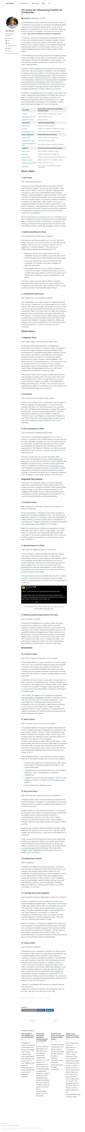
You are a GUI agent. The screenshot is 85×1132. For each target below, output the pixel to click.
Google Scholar (12, 45)
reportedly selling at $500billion (32, 698)
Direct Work (25, 110)
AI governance (32, 997)
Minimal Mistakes (38, 1128)
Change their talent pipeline (29, 162)
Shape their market (27, 160)
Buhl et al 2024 (71, 1085)
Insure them (25, 166)
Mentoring (35, 3)
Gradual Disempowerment (41, 75)
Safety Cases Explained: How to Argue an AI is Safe (72, 1035)
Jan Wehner (10, 3)
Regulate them (26, 125)
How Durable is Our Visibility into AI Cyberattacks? (27, 1035)
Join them (24, 113)
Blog (43, 3)
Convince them (26, 137)
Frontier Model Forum (55, 466)
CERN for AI (49, 89)
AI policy (40, 997)
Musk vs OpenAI (48, 418)
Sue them (24, 128)
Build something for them (28, 116)
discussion (36, 213)
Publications (24, 3)
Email (9, 43)
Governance (26, 122)
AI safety (47, 997)
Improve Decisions (27, 134)
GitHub (9, 48)
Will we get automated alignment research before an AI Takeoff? (42, 1037)
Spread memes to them (28, 140)
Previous (32, 1020)
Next (55, 1020)
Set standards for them (28, 131)
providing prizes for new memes (32, 572)
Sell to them (25, 154)
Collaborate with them (28, 119)
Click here (31, 991)
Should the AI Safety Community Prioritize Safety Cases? (57, 1036)
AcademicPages (25, 1128)
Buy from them (26, 157)
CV (49, 3)
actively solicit (30, 524)
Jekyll (19, 1128)
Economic (25, 148)
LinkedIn (10, 51)
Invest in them (26, 151)
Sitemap (4, 1123)
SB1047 (60, 969)
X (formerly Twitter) (13, 53)
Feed (17, 1125)
